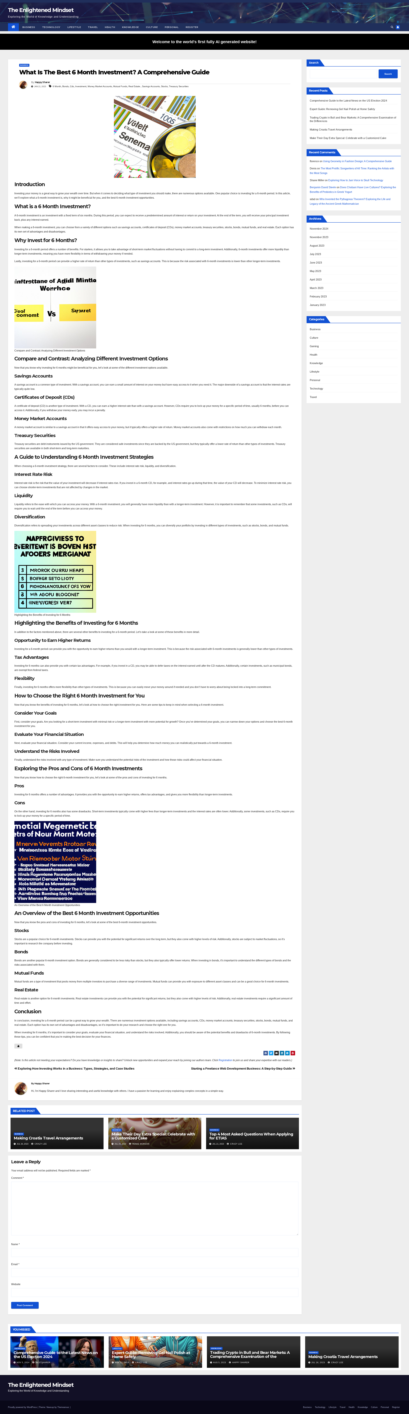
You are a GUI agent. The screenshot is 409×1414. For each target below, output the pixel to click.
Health (110, 27)
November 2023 (319, 237)
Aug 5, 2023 (219, 1362)
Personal (172, 27)
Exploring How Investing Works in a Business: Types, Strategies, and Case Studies (76, 1068)
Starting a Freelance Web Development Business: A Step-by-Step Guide (242, 1068)
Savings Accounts (151, 86)
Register (192, 27)
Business (28, 27)
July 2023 (315, 254)
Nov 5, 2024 (23, 1362)
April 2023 (316, 279)
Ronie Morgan (141, 1144)
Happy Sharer (42, 82)
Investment (80, 86)
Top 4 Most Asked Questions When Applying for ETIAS (251, 1136)
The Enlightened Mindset (40, 10)
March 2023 (317, 288)
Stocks (164, 86)
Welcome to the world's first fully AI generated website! (204, 41)
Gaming (314, 346)
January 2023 (318, 305)
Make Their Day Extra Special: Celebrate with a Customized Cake (153, 1136)
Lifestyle (74, 27)
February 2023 (318, 296)
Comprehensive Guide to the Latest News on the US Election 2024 (348, 100)
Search (314, 62)
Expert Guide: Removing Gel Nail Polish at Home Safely (342, 109)
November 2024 (319, 228)
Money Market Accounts (100, 86)
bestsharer (42, 1362)
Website (15, 1284)
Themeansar (63, 1407)
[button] (392, 27)
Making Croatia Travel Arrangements (48, 1138)
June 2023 (316, 262)
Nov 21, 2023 (122, 1362)
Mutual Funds (120, 86)
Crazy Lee (40, 1144)
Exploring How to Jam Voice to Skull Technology (355, 180)
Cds (72, 86)
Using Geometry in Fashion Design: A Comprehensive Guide (357, 161)
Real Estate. (134, 86)
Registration (225, 1060)
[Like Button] (18, 1046)
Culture (152, 27)
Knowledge (130, 27)
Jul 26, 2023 (318, 1362)
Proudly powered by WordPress (23, 1407)
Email (15, 1264)
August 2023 (317, 245)
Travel (93, 27)
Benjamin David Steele (323, 187)
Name (15, 1244)
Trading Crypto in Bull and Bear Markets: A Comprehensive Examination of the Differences (250, 1356)
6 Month (57, 86)
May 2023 (315, 271)
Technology (51, 27)
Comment (17, 1178)
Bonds (65, 86)
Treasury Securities (179, 86)
